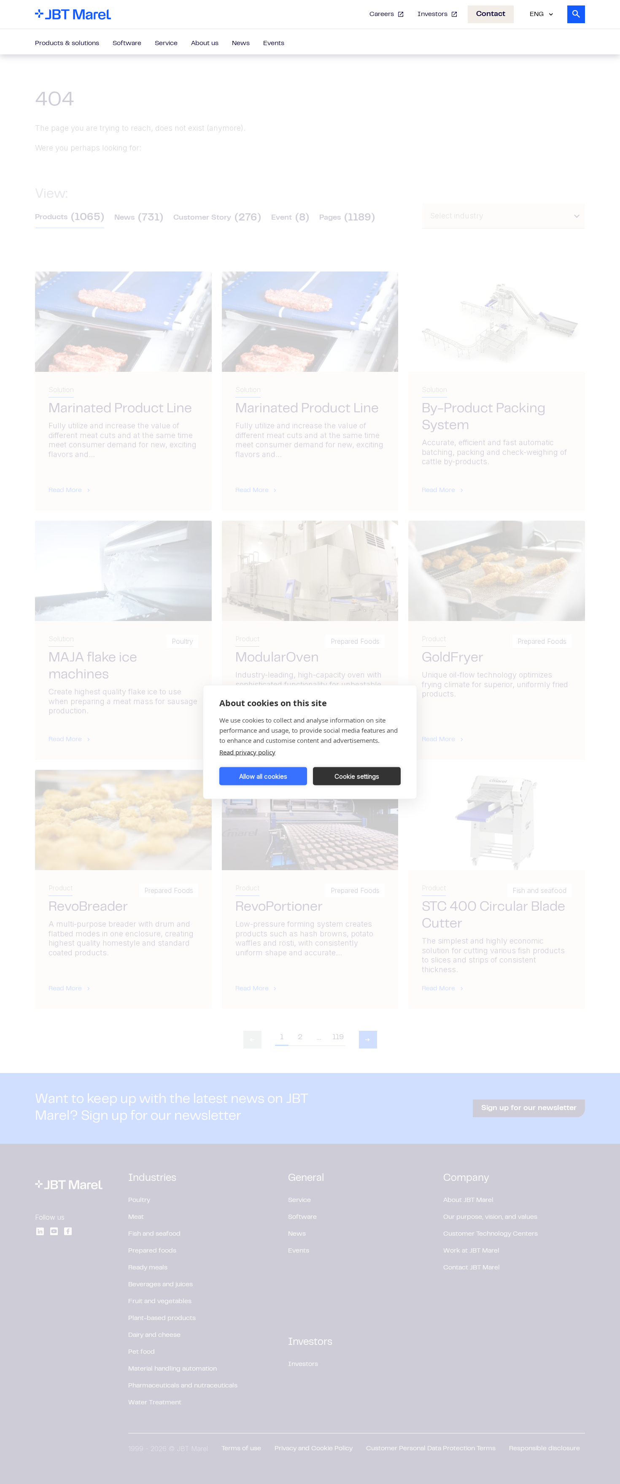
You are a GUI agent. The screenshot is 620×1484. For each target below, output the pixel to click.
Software (127, 43)
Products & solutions (67, 43)
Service (166, 43)
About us (204, 43)
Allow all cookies (263, 776)
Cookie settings (356, 776)
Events (273, 43)
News (241, 43)
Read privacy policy (247, 752)
